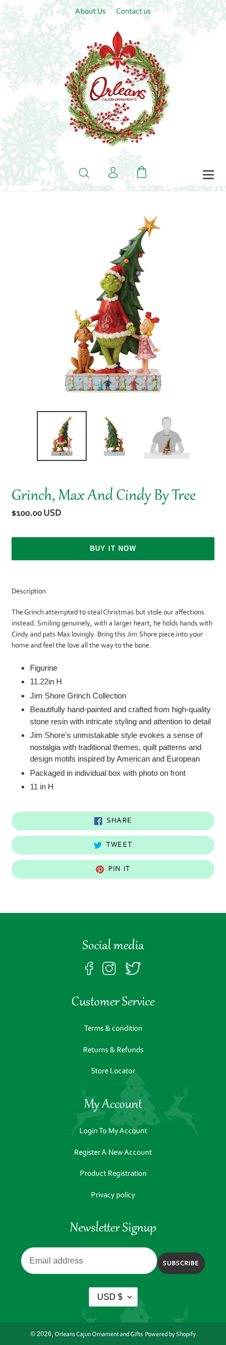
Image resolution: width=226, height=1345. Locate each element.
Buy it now (113, 548)
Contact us (133, 12)
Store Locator (113, 1071)
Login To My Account (113, 1131)
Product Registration (113, 1174)
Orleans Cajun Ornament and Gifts (99, 1334)
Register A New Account (113, 1153)
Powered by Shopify (170, 1334)
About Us (90, 12)
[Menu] (208, 175)
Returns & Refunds (113, 1050)
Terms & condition (113, 1029)
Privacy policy (113, 1195)
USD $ (109, 1296)
